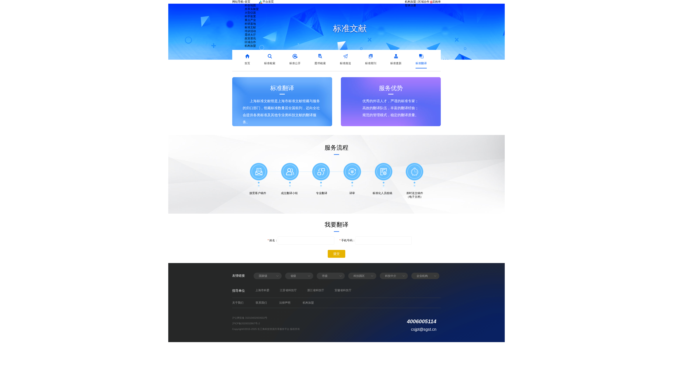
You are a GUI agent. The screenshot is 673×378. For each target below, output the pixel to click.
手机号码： (348, 240)
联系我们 (261, 302)
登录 (407, 5)
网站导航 (237, 1)
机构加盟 (410, 1)
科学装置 (250, 16)
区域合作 (423, 1)
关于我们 (237, 302)
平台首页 (268, 1)
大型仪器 (250, 12)
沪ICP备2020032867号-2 (246, 323)
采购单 (436, 1)
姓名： (273, 240)
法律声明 (284, 302)
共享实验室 (252, 9)
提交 (336, 253)
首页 (247, 1)
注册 (413, 5)
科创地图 (250, 5)
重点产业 (250, 20)
